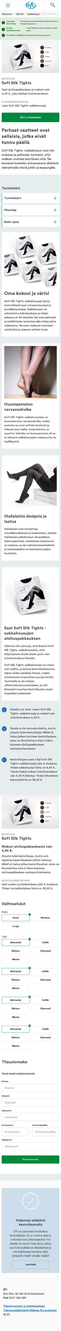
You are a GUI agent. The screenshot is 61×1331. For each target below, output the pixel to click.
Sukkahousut (33, 14)
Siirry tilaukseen (30, 117)
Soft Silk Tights (50, 14)
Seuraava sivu (30, 1159)
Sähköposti (7, 1140)
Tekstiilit (20, 14)
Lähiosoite (6, 1111)
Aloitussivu (7, 14)
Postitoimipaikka (40, 1125)
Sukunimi (5, 1096)
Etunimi (5, 1081)
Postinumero (7, 1125)
